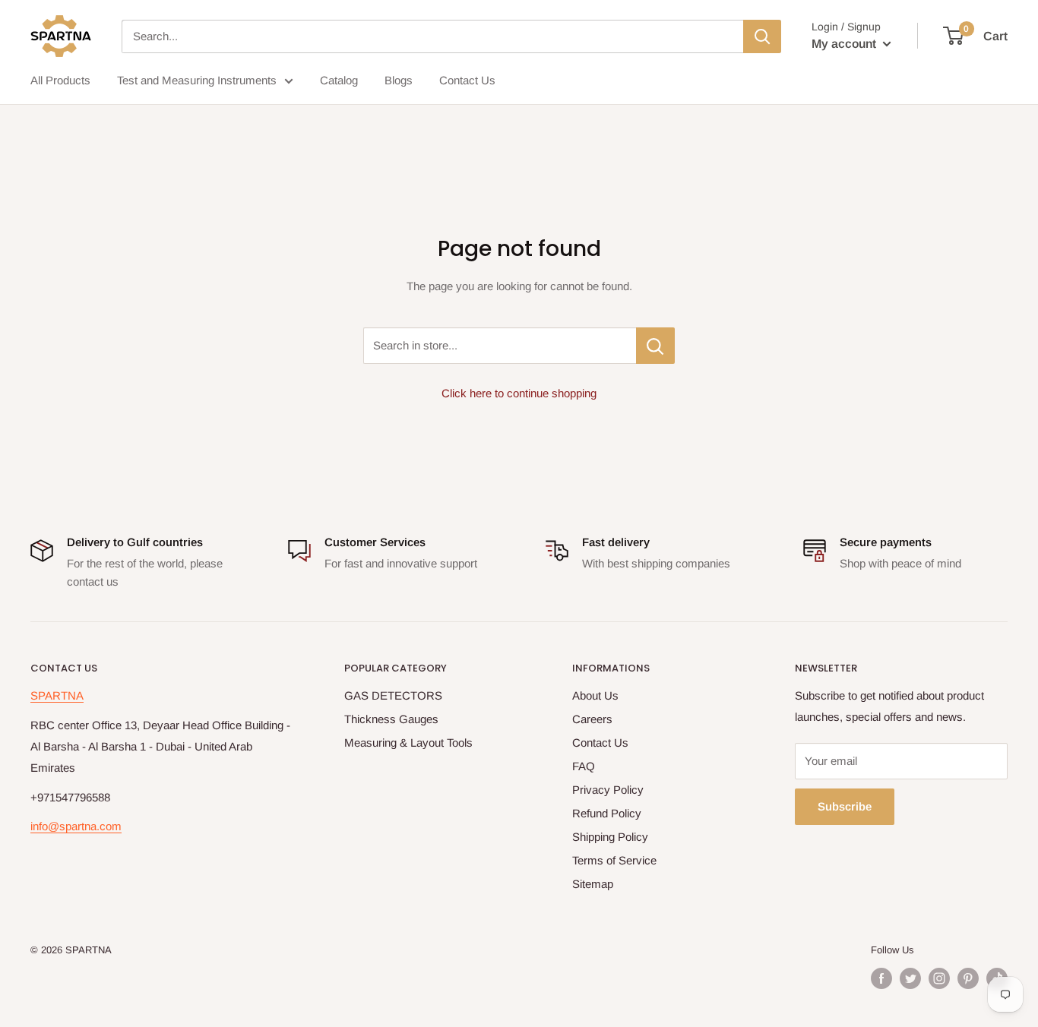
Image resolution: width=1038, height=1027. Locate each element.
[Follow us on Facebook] (881, 978)
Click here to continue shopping (519, 393)
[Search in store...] (655, 345)
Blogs (399, 80)
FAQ (583, 766)
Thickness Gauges (391, 719)
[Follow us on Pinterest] (968, 978)
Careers (592, 719)
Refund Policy (606, 813)
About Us (595, 695)
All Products (60, 80)
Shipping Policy (610, 836)
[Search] (762, 36)
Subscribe (845, 806)
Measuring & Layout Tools (408, 742)
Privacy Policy (608, 789)
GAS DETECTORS (393, 695)
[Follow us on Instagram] (939, 978)
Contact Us (467, 80)
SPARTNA (57, 695)
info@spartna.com (76, 826)
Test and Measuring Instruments (197, 80)
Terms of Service (614, 860)
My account (845, 43)
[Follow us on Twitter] (910, 978)
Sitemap (592, 883)
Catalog (339, 80)
